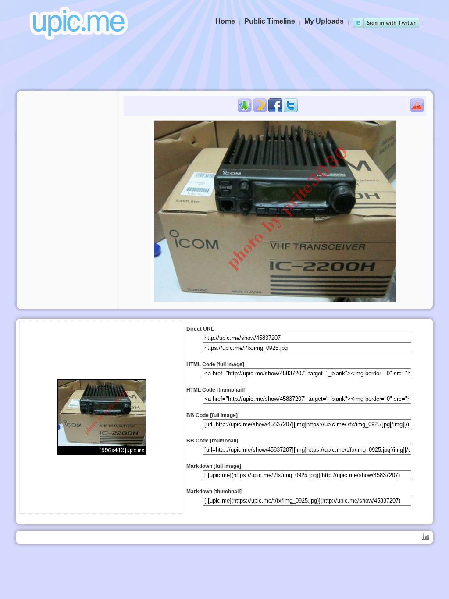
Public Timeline (269, 21)
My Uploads (324, 21)
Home (225, 21)
